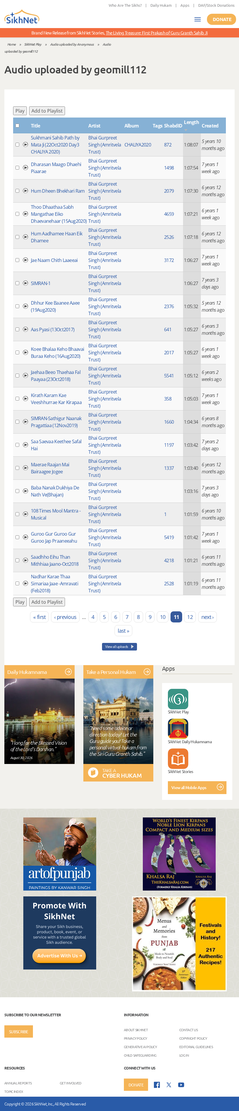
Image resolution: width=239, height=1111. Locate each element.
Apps (184, 5)
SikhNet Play (32, 44)
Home (11, 44)
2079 (169, 191)
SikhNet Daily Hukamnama (190, 741)
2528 (169, 583)
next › (207, 616)
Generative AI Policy (140, 1046)
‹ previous (65, 616)
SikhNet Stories (180, 771)
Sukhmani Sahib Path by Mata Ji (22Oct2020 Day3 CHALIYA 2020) (55, 144)
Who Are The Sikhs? (125, 5)
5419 (169, 537)
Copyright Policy (193, 1038)
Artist (94, 126)
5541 (169, 375)
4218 (169, 560)
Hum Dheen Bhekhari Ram (58, 191)
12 (190, 616)
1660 (169, 422)
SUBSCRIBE (18, 1031)
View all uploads (117, 646)
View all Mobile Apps (188, 787)
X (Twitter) (169, 1085)
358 (167, 399)
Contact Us (188, 1029)
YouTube (181, 1084)
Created (210, 126)
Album (131, 126)
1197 (169, 445)
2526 (169, 237)
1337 (169, 468)
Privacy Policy (135, 1038)
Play (19, 111)
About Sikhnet (136, 1029)
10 (163, 616)
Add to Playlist (47, 111)
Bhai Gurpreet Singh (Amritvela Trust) (104, 144)
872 (167, 145)
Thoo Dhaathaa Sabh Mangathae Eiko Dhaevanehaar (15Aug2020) (59, 214)
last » (123, 630)
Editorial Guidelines (196, 1046)
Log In (184, 1055)
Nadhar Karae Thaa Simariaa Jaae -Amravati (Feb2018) (54, 583)
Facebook (157, 1085)
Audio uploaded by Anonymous (72, 44)
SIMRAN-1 (40, 283)
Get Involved (71, 1083)
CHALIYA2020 (137, 145)
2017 (169, 352)
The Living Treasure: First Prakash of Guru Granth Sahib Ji (157, 32)
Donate (222, 19)
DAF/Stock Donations (216, 5)
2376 (169, 306)
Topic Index (13, 1091)
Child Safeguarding (140, 1055)
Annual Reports (17, 1083)
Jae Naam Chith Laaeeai (54, 260)
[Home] (21, 17)
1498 (169, 168)
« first (39, 616)
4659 (169, 214)
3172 (169, 260)
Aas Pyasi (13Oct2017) (52, 329)
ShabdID (173, 126)
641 (167, 329)
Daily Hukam (161, 5)
